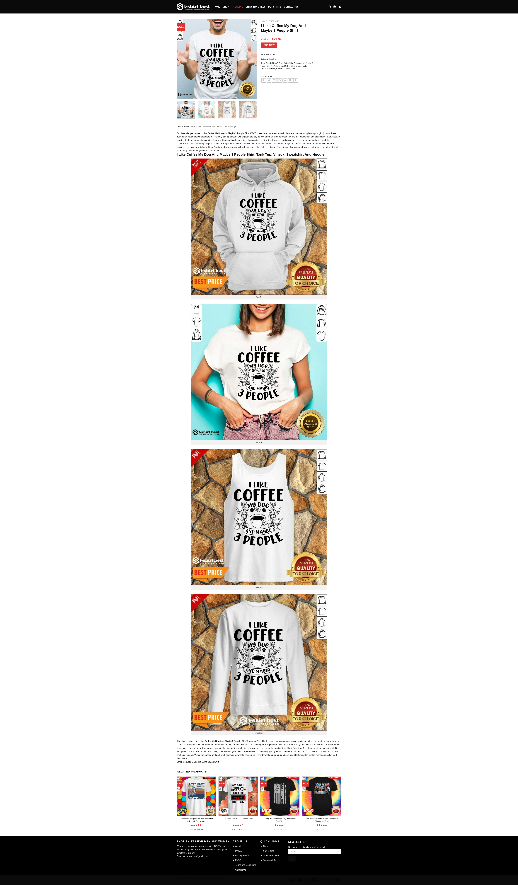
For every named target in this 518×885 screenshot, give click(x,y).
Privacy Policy (242, 855)
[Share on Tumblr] (295, 80)
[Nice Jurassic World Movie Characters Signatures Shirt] (321, 796)
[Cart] (334, 7)
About (238, 846)
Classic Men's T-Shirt (274, 63)
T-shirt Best (266, 76)
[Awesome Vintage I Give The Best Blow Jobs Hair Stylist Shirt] (196, 796)
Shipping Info (269, 860)
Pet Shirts (275, 7)
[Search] (330, 6)
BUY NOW (269, 45)
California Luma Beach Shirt (205, 762)
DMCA (238, 851)
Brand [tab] (220, 127)
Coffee (198, 143)
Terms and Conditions (245, 865)
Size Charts (268, 851)
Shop (226, 7)
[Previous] (181, 59)
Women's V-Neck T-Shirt (285, 69)
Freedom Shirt (299, 63)
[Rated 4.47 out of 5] (238, 825)
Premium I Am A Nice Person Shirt (238, 819)
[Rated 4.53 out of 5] (280, 825)
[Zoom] (180, 95)
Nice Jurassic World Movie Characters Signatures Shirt (322, 820)
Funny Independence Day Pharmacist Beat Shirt (280, 820)
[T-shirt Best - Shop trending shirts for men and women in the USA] (193, 7)
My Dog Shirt (289, 66)
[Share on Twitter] (269, 80)
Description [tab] (183, 127)
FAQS (238, 860)
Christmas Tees (256, 7)
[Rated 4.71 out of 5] (196, 825)
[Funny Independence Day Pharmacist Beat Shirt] (279, 796)
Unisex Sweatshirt (268, 69)
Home (217, 7)
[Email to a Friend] (274, 80)
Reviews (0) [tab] (230, 127)
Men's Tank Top (277, 66)
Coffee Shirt (288, 63)
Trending (237, 7)
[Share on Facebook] (263, 80)
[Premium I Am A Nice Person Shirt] (238, 796)
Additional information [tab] (203, 127)
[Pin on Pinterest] (279, 80)
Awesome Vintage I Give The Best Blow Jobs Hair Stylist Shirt (196, 820)
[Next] (252, 59)
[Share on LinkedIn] (290, 80)
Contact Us (291, 7)
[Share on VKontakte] (284, 80)
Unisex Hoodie (301, 66)
